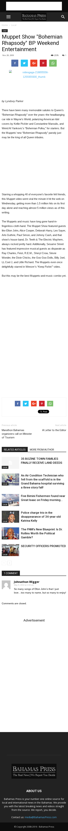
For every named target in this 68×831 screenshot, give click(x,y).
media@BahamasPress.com (41, 817)
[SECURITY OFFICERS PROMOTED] (10, 550)
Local (13, 25)
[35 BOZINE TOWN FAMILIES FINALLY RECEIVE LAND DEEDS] (10, 463)
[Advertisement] (34, 6)
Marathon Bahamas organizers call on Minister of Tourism (17, 434)
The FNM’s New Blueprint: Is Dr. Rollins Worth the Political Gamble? (42, 533)
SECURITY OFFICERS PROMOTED (43, 546)
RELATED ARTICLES (15, 449)
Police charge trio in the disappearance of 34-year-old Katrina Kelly (41, 516)
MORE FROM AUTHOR (42, 449)
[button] (63, 17)
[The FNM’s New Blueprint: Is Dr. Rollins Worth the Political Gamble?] (10, 533)
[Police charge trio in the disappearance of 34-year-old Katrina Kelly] (10, 517)
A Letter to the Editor (54, 430)
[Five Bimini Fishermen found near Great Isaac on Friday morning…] (10, 500)
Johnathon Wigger (26, 581)
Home (5, 25)
